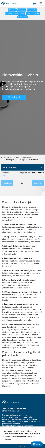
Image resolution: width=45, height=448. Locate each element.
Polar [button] (4, 175)
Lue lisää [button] (7, 439)
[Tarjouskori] (35, 3)
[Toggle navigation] (41, 3)
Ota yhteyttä (14, 97)
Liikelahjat (12, 10)
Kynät (22, 13)
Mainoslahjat (21, 10)
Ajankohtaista (22, 17)
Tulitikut (29, 13)
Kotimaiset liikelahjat (12, 13)
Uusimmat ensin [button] (35, 173)
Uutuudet (37, 13)
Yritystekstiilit (31, 10)
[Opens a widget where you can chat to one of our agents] (37, 444)
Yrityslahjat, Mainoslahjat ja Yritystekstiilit (16, 157)
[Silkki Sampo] (9, 3)
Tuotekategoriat (9, 160)
